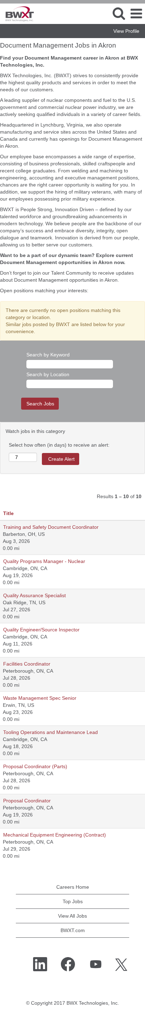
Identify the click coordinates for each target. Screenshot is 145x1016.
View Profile (126, 31)
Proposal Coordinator (27, 800)
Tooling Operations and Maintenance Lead (50, 732)
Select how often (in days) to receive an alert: (59, 445)
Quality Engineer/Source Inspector (41, 629)
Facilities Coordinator (26, 664)
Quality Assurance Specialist (34, 595)
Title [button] (8, 513)
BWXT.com (73, 930)
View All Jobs (72, 916)
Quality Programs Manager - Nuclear (44, 561)
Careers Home (72, 887)
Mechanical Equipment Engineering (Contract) (54, 835)
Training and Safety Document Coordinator (51, 527)
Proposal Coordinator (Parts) (35, 766)
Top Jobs (73, 901)
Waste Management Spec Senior (39, 698)
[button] (136, 14)
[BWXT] (17, 13)
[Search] (118, 13)
